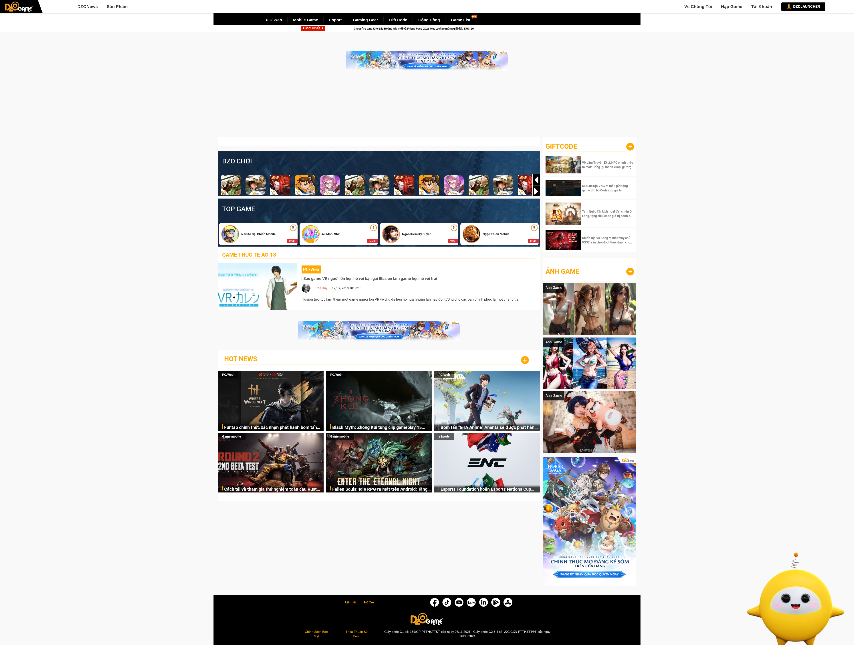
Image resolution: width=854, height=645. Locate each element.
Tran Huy (321, 288)
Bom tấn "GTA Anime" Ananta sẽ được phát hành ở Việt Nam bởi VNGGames (489, 428)
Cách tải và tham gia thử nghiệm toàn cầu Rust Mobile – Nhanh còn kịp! (270, 489)
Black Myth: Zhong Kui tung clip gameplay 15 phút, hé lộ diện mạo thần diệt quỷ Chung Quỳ (377, 428)
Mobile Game (305, 20)
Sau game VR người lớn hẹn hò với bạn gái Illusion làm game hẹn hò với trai (370, 278)
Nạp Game (731, 6)
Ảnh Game (562, 271)
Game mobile (231, 436)
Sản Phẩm (117, 6)
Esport (335, 20)
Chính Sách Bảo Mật (316, 634)
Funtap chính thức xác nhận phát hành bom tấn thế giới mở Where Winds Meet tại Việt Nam (270, 428)
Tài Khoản (761, 6)
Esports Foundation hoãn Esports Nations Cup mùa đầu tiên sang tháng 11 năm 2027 (486, 489)
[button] (536, 191)
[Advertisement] (427, 106)
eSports (444, 436)
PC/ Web (274, 20)
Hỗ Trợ (369, 603)
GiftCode (561, 146)
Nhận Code (607, 165)
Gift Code (398, 20)
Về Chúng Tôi (698, 6)
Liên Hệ (351, 603)
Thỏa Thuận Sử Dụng (357, 634)
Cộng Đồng (429, 20)
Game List (460, 20)
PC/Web (228, 374)
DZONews (87, 6)
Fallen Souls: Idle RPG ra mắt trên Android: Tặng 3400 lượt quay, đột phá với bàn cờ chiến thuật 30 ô (381, 489)
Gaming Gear (365, 20)
